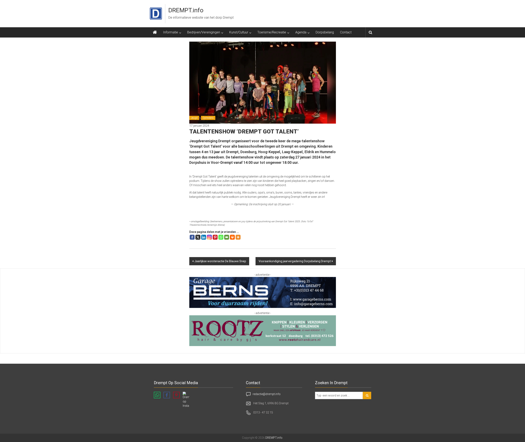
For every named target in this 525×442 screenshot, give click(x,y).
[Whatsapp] (220, 237)
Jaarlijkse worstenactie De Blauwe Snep (220, 261)
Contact (346, 32)
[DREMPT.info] (155, 32)
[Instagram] (209, 237)
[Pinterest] (215, 237)
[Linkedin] (203, 237)
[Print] (232, 237)
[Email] (226, 237)
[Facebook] (192, 237)
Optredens (208, 117)
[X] (197, 237)
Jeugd (194, 117)
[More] (238, 237)
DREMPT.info (185, 10)
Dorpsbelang (325, 32)
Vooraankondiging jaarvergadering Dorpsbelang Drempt (295, 261)
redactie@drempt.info (267, 394)
